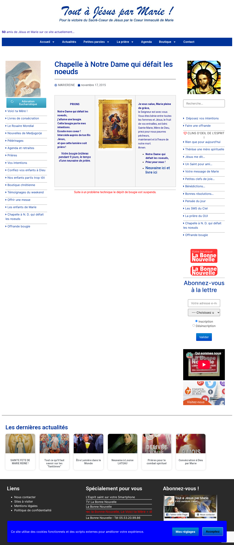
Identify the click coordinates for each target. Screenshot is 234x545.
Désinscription (206, 325)
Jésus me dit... (195, 157)
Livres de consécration (23, 118)
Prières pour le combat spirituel (157, 462)
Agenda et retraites (20, 148)
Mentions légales (25, 506)
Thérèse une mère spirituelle (204, 149)
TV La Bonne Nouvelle (101, 502)
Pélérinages (15, 140)
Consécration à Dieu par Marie (191, 462)
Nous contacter (25, 497)
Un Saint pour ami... (198, 164)
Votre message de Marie (202, 171)
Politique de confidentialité (32, 510)
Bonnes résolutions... (199, 194)
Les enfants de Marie (21, 207)
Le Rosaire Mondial (20, 126)
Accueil (45, 42)
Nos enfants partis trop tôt (26, 177)
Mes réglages (185, 531)
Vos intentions (17, 163)
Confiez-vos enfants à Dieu (26, 170)
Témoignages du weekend (25, 192)
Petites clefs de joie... (200, 179)
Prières (12, 155)
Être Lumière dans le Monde (88, 462)
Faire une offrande (198, 125)
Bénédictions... (195, 186)
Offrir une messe (18, 200)
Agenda (146, 42)
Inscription (206, 321)
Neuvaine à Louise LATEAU (122, 462)
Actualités (69, 42)
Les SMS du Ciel (196, 208)
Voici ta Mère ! (17, 111)
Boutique (165, 42)
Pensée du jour (195, 201)
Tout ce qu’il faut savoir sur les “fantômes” (54, 463)
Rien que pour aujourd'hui (202, 142)
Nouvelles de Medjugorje (24, 133)
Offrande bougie (18, 226)
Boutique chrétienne (21, 185)
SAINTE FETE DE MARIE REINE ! (20, 462)
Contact (188, 42)
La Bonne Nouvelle (99, 506)
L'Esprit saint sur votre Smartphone (110, 497)
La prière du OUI (196, 216)
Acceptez (213, 531)
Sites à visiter (23, 501)
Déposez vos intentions (202, 118)
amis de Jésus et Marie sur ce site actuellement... (38, 32)
